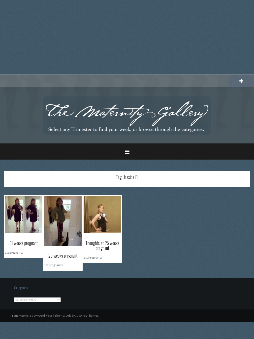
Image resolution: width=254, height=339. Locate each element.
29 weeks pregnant (62, 255)
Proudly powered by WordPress (31, 315)
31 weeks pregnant (23, 243)
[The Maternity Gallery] (127, 115)
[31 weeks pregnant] (23, 214)
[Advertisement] (127, 37)
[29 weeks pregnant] (63, 220)
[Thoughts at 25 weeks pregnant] (102, 214)
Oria (68, 315)
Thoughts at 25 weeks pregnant (102, 245)
